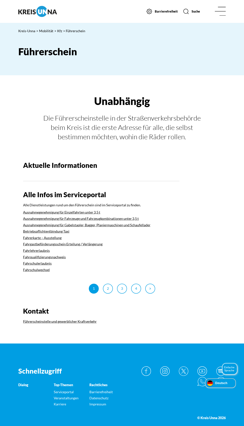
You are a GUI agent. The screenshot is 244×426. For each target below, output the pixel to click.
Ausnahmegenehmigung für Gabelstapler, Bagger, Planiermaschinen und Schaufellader (86, 225)
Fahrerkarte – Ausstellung (42, 238)
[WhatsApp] (202, 381)
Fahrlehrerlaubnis (36, 250)
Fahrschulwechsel (36, 270)
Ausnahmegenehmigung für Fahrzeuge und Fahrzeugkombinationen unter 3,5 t (81, 218)
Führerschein (74, 31)
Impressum (97, 404)
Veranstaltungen (66, 398)
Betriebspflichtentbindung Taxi (46, 231)
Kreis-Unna (26, 31)
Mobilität (44, 31)
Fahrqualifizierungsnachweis (44, 257)
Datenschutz (98, 398)
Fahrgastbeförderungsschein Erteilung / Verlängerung (63, 244)
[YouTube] (202, 371)
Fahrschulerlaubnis (37, 263)
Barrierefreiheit (101, 392)
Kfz (58, 31)
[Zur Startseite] (42, 11)
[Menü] (220, 11)
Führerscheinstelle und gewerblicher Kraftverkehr (60, 321)
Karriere (60, 404)
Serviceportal (64, 392)
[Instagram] (165, 371)
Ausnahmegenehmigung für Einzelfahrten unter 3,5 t (61, 212)
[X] (183, 371)
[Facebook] (146, 371)
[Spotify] (221, 371)
